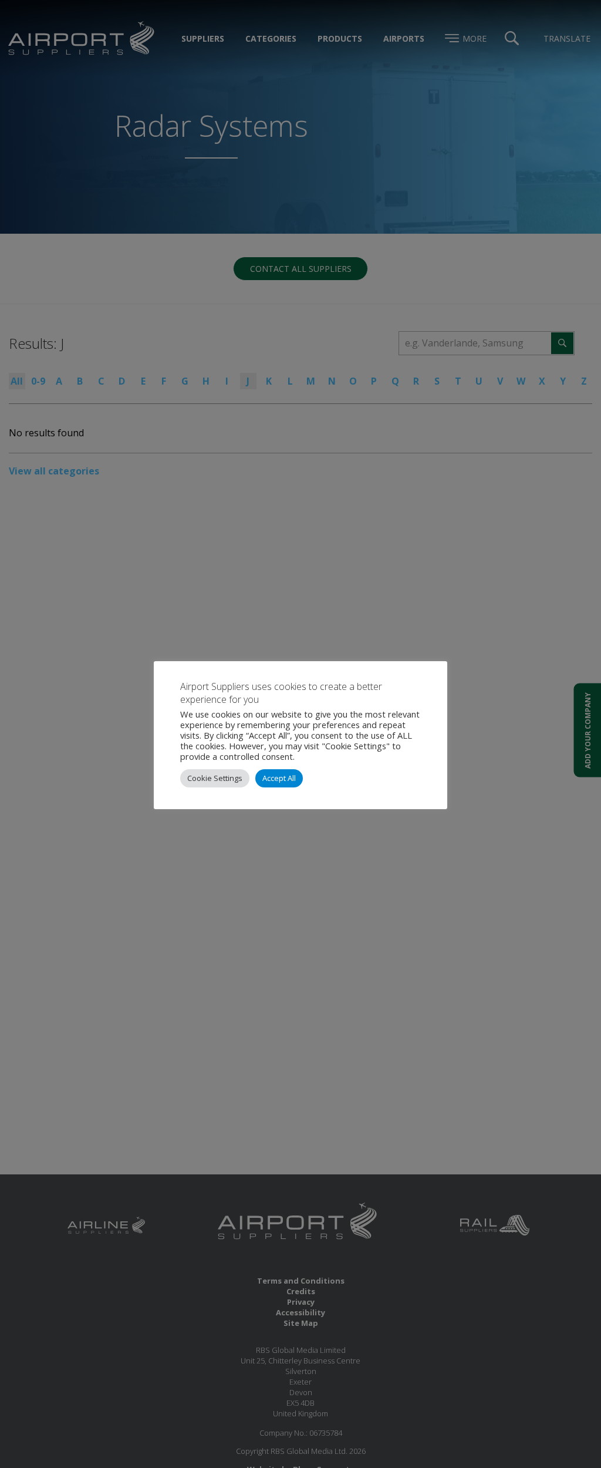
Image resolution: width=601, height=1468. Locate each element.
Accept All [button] (279, 778)
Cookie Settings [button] (214, 778)
